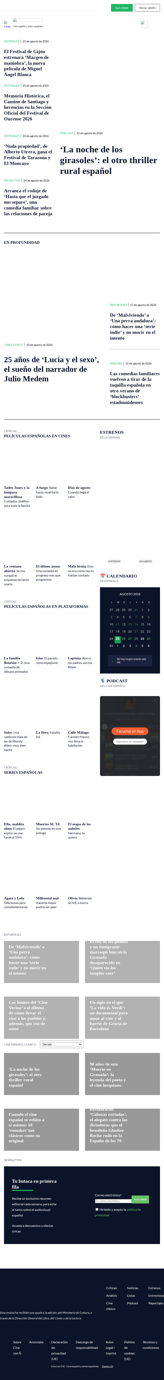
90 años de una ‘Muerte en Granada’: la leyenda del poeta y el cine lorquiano (108, 1075)
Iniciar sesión (147, 7)
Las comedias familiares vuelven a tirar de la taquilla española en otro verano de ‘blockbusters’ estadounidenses (135, 388)
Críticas (111, 1288)
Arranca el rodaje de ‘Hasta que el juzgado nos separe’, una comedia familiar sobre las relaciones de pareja (28, 202)
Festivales (11, 41)
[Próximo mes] (149, 593)
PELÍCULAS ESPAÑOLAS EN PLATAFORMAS (46, 606)
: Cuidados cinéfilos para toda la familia (17, 496)
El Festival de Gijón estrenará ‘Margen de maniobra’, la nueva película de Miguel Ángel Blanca (26, 63)
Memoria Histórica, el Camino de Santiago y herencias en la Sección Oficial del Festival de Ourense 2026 (27, 107)
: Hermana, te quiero (79, 830)
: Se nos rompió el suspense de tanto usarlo (16, 575)
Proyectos (12, 180)
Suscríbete (121, 7)
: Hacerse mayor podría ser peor (47, 902)
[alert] (130, 660)
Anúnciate (36, 1342)
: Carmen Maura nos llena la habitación (78, 738)
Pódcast (66, 133)
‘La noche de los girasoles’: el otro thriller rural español (108, 160)
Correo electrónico (108, 1195)
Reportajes (118, 305)
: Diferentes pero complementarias (16, 902)
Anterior (114, 561)
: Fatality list (48, 734)
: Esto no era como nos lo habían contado (81, 570)
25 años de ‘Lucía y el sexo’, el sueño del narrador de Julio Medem (51, 369)
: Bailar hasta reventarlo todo (47, 492)
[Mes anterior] (110, 593)
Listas (131, 1295)
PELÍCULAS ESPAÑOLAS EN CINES (37, 436)
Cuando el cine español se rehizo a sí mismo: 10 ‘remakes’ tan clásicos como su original (26, 1127)
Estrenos (154, 1288)
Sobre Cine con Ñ (17, 1347)
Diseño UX (107, 1366)
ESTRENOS (112, 432)
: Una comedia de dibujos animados (17, 664)
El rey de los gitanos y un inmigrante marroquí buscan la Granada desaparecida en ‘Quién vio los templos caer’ (109, 957)
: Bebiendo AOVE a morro (80, 900)
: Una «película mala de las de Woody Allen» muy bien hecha (15, 741)
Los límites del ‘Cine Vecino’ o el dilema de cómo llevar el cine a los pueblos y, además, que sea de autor (28, 1015)
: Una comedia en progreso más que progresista (48, 572)
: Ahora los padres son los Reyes (80, 662)
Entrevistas (156, 1295)
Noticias (132, 1288)
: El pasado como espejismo (47, 660)
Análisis (116, 363)
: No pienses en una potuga (48, 828)
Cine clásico (13, 344)
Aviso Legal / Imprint (111, 1347)
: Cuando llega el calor (79, 492)
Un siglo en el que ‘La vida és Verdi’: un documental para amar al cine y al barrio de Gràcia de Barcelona (109, 1015)
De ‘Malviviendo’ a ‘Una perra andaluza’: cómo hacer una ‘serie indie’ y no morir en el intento (133, 327)
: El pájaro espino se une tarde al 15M (14, 830)
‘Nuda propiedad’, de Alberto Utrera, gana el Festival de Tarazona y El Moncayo (28, 155)
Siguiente (145, 561)
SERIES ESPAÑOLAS (23, 772)
